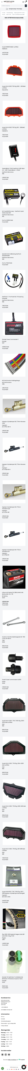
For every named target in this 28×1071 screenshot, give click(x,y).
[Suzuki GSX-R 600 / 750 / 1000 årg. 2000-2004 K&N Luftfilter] (14, 707)
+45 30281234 (4, 1007)
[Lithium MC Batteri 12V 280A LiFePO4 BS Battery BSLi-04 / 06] (14, 579)
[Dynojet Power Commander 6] (14, 326)
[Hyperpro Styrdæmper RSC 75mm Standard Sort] (14, 536)
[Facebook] (2, 1054)
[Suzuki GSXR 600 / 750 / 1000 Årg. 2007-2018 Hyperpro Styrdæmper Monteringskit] (14, 878)
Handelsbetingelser (6, 1021)
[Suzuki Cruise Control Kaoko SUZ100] (14, 666)
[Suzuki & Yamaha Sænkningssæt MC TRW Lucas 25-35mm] (14, 623)
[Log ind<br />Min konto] (23, 2)
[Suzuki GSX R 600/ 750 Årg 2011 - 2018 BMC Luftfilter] (14, 114)
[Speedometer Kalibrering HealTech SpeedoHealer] (14, 240)
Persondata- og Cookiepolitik (8, 1023)
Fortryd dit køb (4, 1025)
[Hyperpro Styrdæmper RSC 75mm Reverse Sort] (14, 451)
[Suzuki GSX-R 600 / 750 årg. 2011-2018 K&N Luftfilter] (14, 835)
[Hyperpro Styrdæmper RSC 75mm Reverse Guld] (14, 408)
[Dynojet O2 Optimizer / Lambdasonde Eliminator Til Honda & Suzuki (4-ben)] (14, 963)
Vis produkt (5, 54)
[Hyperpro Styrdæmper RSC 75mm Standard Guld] (14, 493)
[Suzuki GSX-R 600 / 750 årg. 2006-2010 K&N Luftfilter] (14, 792)
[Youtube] (9, 1054)
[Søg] (26, 5)
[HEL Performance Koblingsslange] (14, 367)
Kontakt (3, 1019)
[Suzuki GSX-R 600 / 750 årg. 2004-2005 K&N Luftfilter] (14, 750)
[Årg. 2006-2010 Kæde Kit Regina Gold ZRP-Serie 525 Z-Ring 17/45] (14, 921)
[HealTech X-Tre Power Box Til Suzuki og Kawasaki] (14, 283)
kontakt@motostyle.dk (6, 1009)
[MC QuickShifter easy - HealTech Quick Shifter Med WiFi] (14, 197)
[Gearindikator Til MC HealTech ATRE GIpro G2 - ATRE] (14, 155)
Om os (2, 1016)
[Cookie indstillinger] (2, 1068)
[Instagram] (5, 1054)
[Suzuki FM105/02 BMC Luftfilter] (14, 33)
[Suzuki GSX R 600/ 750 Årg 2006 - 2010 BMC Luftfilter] (14, 73)
